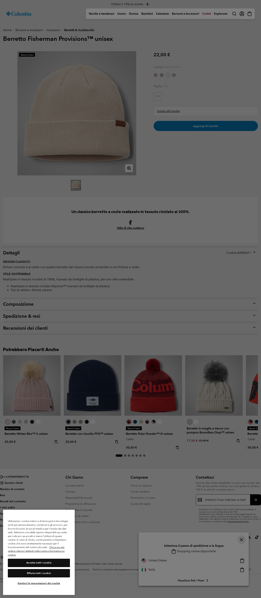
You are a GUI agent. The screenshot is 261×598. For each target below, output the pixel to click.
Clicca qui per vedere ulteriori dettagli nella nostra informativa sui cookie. (36, 551)
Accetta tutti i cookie (38, 562)
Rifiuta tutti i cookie (39, 573)
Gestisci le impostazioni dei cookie (39, 583)
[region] (39, 552)
